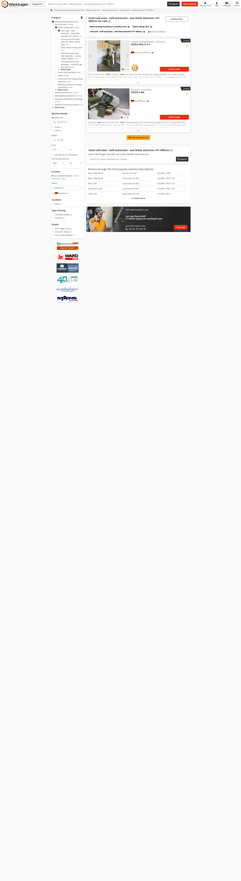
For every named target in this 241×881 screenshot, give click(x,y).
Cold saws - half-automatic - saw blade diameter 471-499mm (71, 33)
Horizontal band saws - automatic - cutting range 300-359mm (71, 64)
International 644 (131, 193)
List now (181, 227)
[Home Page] (51, 10)
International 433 (131, 178)
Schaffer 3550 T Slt (166, 183)
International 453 (131, 183)
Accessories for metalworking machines (70, 80)
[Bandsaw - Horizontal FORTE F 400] (108, 103)
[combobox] (67, 188)
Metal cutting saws (68, 27)
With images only (63, 228)
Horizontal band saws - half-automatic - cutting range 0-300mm (71, 56)
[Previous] (90, 56)
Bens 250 (92, 183)
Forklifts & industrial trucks (69, 104)
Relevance (177, 19)
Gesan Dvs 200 (130, 173)
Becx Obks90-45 (95, 178)
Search (174, 4)
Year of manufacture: (60, 159)
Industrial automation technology (69, 100)
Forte (58, 130)
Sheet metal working (69, 72)
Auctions (60, 218)
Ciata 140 (92, 193)
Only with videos (63, 232)
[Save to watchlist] (187, 45)
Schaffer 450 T (164, 193)
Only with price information (66, 155)
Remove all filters (157, 32)
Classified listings (63, 214)
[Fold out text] (138, 83)
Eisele (58, 127)
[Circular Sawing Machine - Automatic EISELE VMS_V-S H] (108, 55)
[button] (237, 4)
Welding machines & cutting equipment (70, 86)
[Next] (127, 56)
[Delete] (128, 26)
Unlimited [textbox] (59, 187)
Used (57, 204)
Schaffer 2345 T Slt (166, 178)
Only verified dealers (65, 235)
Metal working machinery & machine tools (66, 23)
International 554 (131, 188)
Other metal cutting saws (71, 48)
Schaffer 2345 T (164, 173)
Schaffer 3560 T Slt (166, 188)
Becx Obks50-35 (95, 173)
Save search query (139, 137)
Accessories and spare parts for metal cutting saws (70, 42)
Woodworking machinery (68, 96)
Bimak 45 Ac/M (95, 188)
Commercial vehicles (66, 92)
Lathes (63, 75)
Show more (139, 198)
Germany (63, 193)
